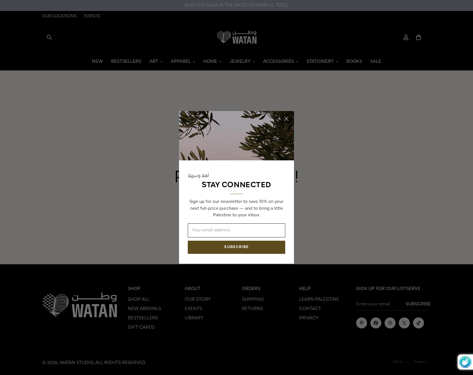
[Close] (286, 119)
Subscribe (236, 247)
